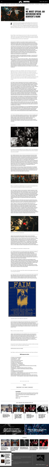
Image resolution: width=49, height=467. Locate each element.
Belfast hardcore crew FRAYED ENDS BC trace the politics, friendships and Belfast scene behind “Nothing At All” (7, 462)
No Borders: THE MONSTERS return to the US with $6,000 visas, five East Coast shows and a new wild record (30, 416)
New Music (7, 4)
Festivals (45, 4)
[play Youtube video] (24, 223)
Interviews (18, 4)
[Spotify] (45, 1)
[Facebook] (40, 1)
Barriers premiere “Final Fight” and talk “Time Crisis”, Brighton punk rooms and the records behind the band (7, 456)
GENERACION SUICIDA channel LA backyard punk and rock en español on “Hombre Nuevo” (43, 448)
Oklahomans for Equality (30, 194)
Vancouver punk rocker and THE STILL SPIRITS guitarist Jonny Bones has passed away (24, 448)
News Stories (13, 4)
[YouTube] (43, 1)
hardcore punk (30, 387)
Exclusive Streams (25, 4)
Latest (3, 4)
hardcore (26, 387)
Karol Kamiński (18, 391)
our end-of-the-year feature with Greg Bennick (23, 22)
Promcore (34, 193)
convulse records (19, 387)
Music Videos (31, 4)
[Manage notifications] (47, 465)
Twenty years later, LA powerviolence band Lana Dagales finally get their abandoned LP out (6, 415)
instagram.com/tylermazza (17, 147)
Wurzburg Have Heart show (29, 322)
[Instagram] (42, 1)
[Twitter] (41, 1)
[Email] (47, 1)
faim (23, 387)
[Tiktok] (44, 1)
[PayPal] (46, 1)
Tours (41, 4)
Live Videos (37, 4)
